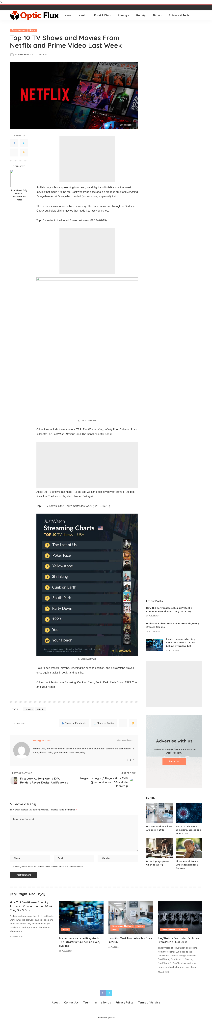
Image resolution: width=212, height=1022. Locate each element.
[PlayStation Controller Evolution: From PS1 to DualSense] (180, 917)
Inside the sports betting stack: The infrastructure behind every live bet (180, 643)
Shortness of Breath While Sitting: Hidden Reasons (187, 865)
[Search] (200, 15)
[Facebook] (14, 143)
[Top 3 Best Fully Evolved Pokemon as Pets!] (19, 178)
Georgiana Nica (22, 54)
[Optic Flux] (35, 15)
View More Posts (124, 740)
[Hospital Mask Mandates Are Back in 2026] (159, 813)
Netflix (41, 709)
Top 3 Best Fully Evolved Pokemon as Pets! (19, 195)
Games (182, 930)
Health (140, 926)
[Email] (24, 152)
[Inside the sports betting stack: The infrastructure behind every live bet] (154, 645)
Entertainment (18, 30)
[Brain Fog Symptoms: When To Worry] (159, 848)
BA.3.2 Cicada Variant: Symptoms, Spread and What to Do (188, 830)
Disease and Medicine (122, 926)
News (31, 30)
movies (29, 709)
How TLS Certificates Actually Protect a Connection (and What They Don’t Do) (31, 906)
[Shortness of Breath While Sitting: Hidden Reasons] (189, 848)
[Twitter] (24, 143)
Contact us (174, 761)
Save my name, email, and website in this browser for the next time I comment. (48, 867)
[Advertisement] (87, 159)
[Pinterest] (14, 152)
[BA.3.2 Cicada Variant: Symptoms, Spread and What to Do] (189, 813)
